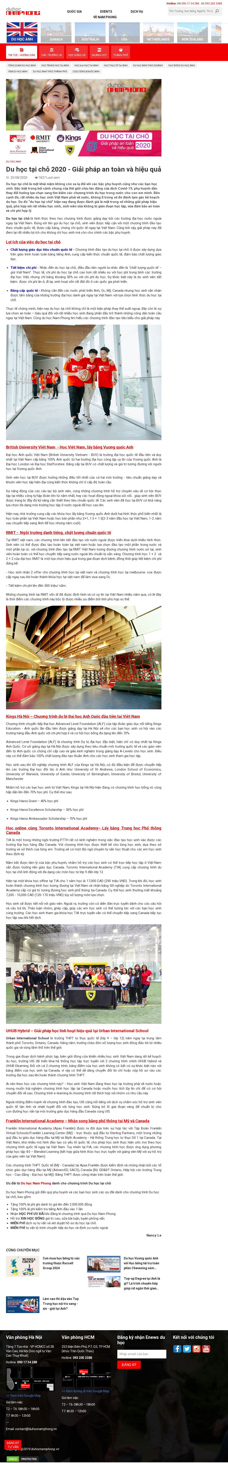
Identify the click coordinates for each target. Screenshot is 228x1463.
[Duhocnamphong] (23, 11)
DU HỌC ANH (13, 161)
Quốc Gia (74, 11)
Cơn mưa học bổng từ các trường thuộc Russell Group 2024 (61, 1263)
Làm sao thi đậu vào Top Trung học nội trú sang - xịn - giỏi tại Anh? (61, 1303)
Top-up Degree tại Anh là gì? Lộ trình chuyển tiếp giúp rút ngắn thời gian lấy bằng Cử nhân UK (142, 1284)
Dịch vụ (137, 11)
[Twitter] (187, 1352)
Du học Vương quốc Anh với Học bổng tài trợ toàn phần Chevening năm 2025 (141, 1264)
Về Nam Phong (105, 17)
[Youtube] (206, 1352)
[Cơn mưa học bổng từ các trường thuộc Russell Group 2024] (22, 1266)
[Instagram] (197, 1352)
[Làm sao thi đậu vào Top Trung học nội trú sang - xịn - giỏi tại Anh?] (22, 1304)
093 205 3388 (213, 3)
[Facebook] (178, 1352)
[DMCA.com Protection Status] (22, 1461)
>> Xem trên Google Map (23, 1395)
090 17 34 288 (190, 3)
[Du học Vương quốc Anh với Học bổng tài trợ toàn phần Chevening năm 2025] (103, 1264)
